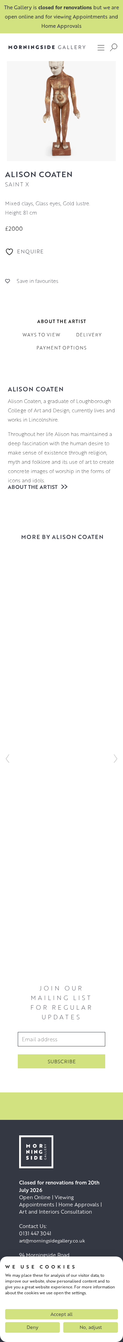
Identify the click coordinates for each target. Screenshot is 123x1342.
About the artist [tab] (61, 321)
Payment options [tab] (62, 348)
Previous (7, 758)
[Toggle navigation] (101, 47)
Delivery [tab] (89, 335)
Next (115, 758)
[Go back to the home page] (42, 47)
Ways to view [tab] (41, 335)
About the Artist (33, 487)
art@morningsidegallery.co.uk (52, 1240)
